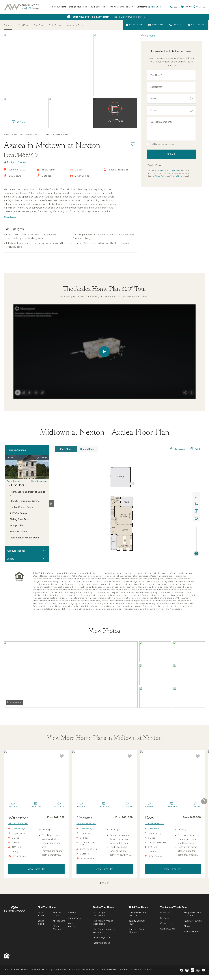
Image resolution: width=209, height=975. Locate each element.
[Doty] (172, 774)
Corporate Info (167, 928)
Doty (149, 818)
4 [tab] (108, 883)
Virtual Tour (23, 25)
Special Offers (154, 6)
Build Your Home (98, 6)
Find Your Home (58, 6)
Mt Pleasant (59, 921)
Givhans (84, 818)
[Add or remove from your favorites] (61, 756)
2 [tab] (103, 883)
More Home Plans (75, 25)
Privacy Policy (160, 171)
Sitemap (124, 969)
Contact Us (141, 6)
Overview (8, 25)
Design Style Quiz (102, 937)
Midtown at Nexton (33, 135)
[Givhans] (104, 774)
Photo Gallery (55, 25)
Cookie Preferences (141, 969)
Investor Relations (193, 921)
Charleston (17, 135)
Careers (164, 918)
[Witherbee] (36, 774)
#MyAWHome (191, 931)
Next (204, 801)
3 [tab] (105, 883)
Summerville (15, 169)
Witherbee (18, 818)
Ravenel (72, 912)
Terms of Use (176, 171)
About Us (165, 912)
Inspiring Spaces (101, 943)
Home (6, 135)
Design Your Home (78, 6)
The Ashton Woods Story (121, 6)
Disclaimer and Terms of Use (84, 969)
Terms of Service (177, 176)
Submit (171, 154)
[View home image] (155, 651)
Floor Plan (38, 25)
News (187, 926)
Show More (10, 217)
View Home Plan (36, 869)
